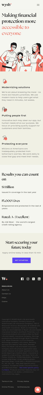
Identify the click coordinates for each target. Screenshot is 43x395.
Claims (4, 301)
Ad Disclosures (23, 387)
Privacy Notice (23, 381)
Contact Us (6, 294)
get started (21, 260)
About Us (5, 290)
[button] (38, 5)
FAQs (4, 297)
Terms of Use (7, 381)
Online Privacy (8, 387)
